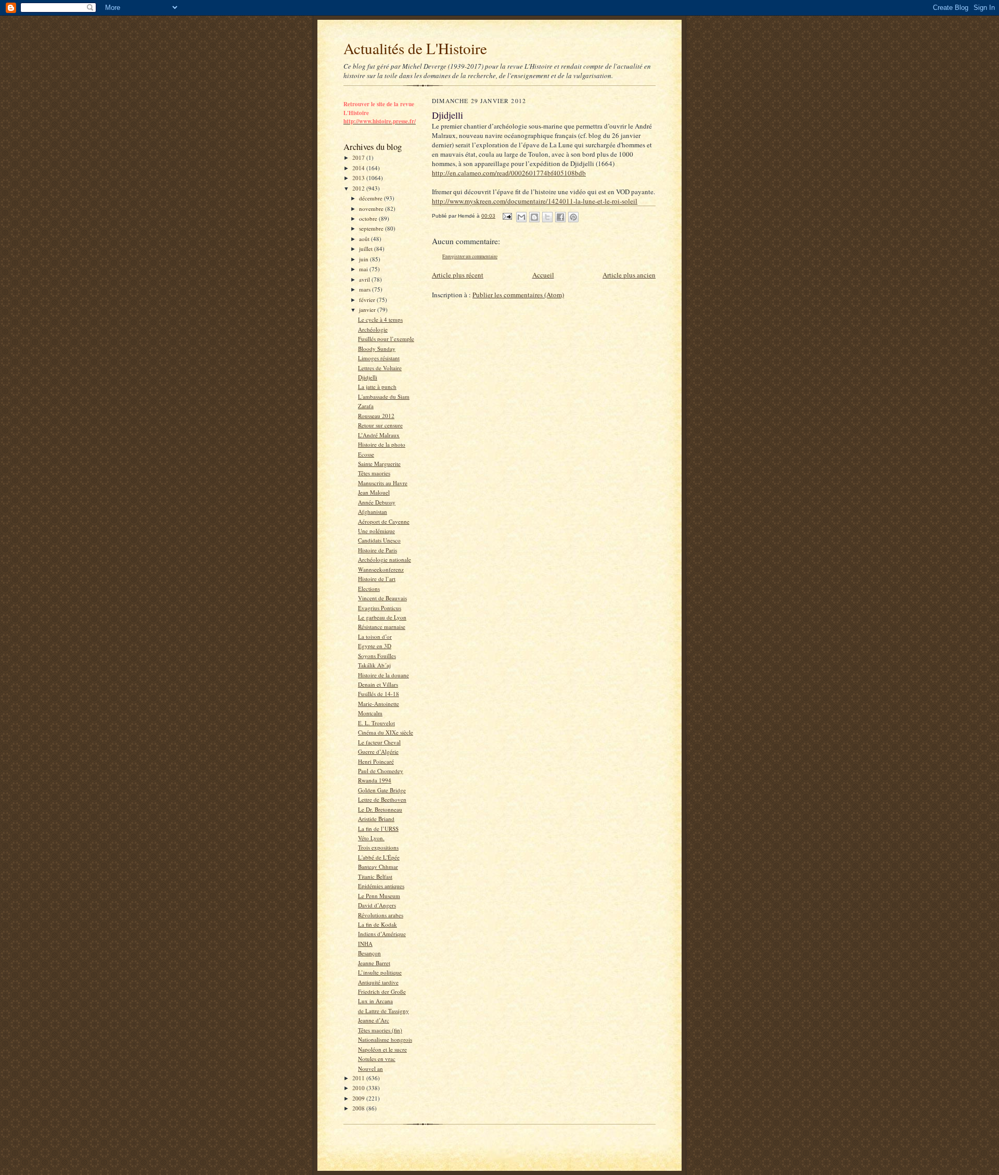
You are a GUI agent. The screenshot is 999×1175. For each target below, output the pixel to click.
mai (364, 269)
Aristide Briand (376, 819)
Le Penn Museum (379, 896)
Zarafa (366, 406)
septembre (372, 228)
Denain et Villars (378, 684)
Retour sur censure (380, 425)
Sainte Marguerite (379, 464)
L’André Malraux (379, 435)
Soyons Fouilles (377, 656)
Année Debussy (376, 502)
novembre (372, 208)
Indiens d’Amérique (382, 934)
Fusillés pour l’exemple (386, 339)
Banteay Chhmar (378, 866)
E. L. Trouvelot (376, 723)
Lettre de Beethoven (382, 799)
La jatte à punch (377, 386)
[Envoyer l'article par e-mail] (507, 216)
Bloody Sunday (376, 348)
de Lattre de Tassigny (383, 1011)
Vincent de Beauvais (382, 598)
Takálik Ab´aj (374, 665)
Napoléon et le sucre (382, 1049)
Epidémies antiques (381, 886)
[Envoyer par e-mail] (521, 217)
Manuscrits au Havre (382, 483)
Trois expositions (378, 847)
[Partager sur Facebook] (560, 217)
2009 (359, 1098)
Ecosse (366, 454)
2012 (359, 188)
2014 (359, 168)
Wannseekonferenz (381, 569)
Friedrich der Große (382, 991)
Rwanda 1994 (374, 780)
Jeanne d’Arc (373, 1020)
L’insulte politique (380, 972)
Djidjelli (367, 377)
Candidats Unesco (379, 540)
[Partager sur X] (547, 217)
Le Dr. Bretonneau (380, 809)
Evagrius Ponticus (379, 608)
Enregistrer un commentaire (469, 256)
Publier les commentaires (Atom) (518, 294)
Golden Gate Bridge (382, 790)
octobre (369, 218)
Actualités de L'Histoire (415, 48)
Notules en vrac (376, 1059)
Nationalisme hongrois (385, 1039)
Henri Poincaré (376, 761)
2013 (359, 178)
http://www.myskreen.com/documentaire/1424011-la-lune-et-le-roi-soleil (534, 201)
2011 (359, 1078)
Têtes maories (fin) (380, 1030)
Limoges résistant (379, 358)
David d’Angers (377, 905)
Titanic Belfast (375, 876)
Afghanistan (372, 511)
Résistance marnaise (381, 626)
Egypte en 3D (374, 646)
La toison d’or (375, 636)
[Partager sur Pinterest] (573, 217)
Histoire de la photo (381, 444)
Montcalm (370, 713)
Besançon (369, 953)
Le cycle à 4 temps (380, 319)
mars (365, 289)
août (365, 239)
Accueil (543, 275)
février (368, 300)
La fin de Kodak (377, 924)
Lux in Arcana (375, 1001)
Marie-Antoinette (378, 703)
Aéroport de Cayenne (383, 521)
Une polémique (376, 531)
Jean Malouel (374, 492)
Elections (369, 588)
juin (364, 259)
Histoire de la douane (383, 675)
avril (365, 279)
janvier (368, 309)
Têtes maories (374, 473)
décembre (371, 198)
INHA (365, 943)
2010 (359, 1088)
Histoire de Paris (377, 550)
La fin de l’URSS (378, 828)
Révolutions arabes (380, 915)
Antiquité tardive (378, 982)
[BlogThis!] (534, 217)
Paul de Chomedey (380, 771)
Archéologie (373, 329)
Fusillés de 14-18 (378, 694)
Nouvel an (370, 1068)
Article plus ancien (629, 275)
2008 (359, 1108)
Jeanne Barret (374, 963)
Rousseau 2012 (376, 416)
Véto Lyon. (371, 838)
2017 (359, 157)
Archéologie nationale (384, 559)
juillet (366, 248)
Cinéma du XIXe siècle (385, 732)
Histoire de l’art (376, 579)
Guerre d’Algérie (378, 751)
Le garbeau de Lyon (382, 617)
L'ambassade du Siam (383, 396)
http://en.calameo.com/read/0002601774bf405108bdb (509, 173)
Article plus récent (457, 275)
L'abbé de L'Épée (379, 857)
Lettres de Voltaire (380, 368)
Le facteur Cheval (379, 742)
